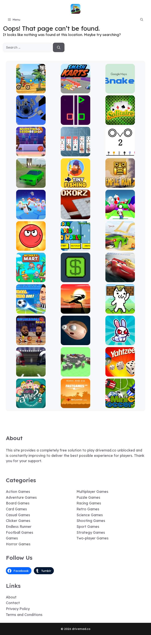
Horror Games (18, 544)
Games (12, 538)
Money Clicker (75, 279)
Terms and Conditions (24, 614)
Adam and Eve (75, 405)
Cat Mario (120, 311)
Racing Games (88, 503)
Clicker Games (18, 520)
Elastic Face (75, 342)
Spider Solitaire (75, 153)
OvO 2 (120, 153)
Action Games (18, 491)
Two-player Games (92, 538)
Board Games (17, 503)
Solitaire (120, 122)
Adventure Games (21, 497)
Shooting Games (90, 520)
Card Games (16, 509)
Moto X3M (31, 90)
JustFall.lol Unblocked (31, 216)
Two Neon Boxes (75, 122)
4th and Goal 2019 (30, 374)
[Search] (58, 47)
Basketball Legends (30, 153)
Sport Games (87, 526)
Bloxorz (75, 216)
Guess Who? (30, 405)
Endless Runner (18, 526)
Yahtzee (120, 374)
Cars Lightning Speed (120, 279)
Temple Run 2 (120, 185)
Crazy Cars (120, 248)
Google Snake (120, 90)
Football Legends (30, 311)
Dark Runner (75, 311)
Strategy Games (90, 532)
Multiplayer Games (92, 491)
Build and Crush (75, 374)
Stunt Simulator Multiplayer (30, 183)
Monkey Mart (31, 279)
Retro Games (87, 509)
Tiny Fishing (75, 185)
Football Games (19, 532)
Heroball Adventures (31, 248)
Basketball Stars (31, 342)
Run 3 (31, 122)
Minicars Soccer (120, 405)
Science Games (89, 515)
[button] (141, 20)
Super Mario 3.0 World (75, 248)
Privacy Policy (18, 608)
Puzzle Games (88, 497)
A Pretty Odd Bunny (120, 342)
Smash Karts (75, 90)
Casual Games (18, 515)
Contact (13, 603)
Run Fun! (120, 216)
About (11, 597)
